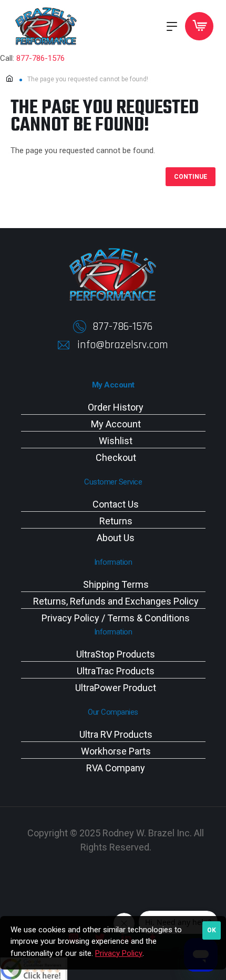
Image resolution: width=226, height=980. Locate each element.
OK (211, 930)
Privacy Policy (118, 953)
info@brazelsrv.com (122, 345)
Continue (190, 176)
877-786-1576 (40, 58)
